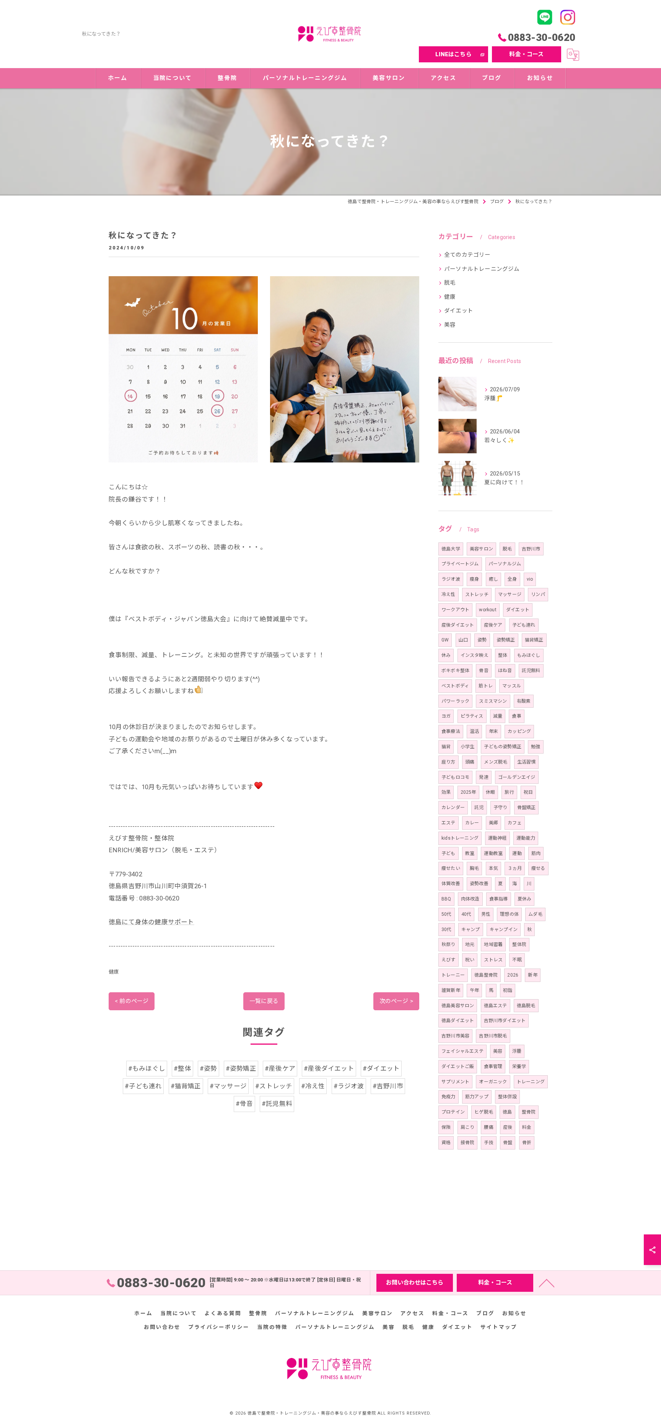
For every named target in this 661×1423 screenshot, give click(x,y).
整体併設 (507, 1096)
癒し (493, 579)
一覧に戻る (263, 1001)
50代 (446, 914)
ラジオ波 (450, 579)
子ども (448, 853)
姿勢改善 (479, 883)
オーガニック (493, 1081)
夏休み (525, 899)
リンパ (538, 594)
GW (445, 640)
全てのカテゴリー (467, 255)
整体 (502, 655)
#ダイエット (381, 1068)
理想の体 (509, 914)
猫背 (446, 746)
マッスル (511, 686)
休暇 (490, 792)
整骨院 (529, 1112)
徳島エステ (495, 1005)
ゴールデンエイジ (517, 777)
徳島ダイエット (457, 1020)
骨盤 (507, 1142)
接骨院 (468, 1142)
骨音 (483, 670)
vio (530, 579)
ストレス (493, 959)
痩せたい (450, 868)
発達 (483, 777)
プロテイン (453, 1112)
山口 (463, 640)
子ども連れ (524, 625)
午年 (474, 990)
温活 (474, 731)
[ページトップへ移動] (546, 1282)
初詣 (507, 990)
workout (487, 609)
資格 (446, 1142)
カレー (472, 822)
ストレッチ (476, 594)
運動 (516, 853)
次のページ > (396, 1001)
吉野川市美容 (455, 1036)
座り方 (448, 762)
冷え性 (448, 594)
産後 (507, 1127)
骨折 (526, 1142)
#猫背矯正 (186, 1086)
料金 (526, 1127)
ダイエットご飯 (457, 1066)
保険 (446, 1127)
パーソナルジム (504, 564)
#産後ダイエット (329, 1068)
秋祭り (448, 944)
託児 (479, 807)
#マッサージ (228, 1086)
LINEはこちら (453, 54)
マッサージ (509, 594)
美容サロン (481, 549)
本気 (493, 868)
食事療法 (450, 731)
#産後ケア (280, 1068)
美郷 (493, 822)
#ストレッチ (273, 1086)
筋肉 (536, 853)
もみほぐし (529, 655)
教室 (469, 853)
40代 (466, 914)
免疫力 (448, 1096)
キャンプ (470, 929)
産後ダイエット (457, 625)
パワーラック (455, 701)
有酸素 (524, 701)
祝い (469, 959)
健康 (114, 972)
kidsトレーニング (460, 838)
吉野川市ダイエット (505, 1020)
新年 (532, 975)
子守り (500, 807)
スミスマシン (493, 701)
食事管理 (493, 1066)
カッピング (519, 731)
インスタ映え (474, 655)
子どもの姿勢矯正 (502, 746)
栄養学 (519, 1066)
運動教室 (493, 853)
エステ (448, 822)
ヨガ (446, 716)
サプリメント (455, 1081)
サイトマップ (498, 1327)
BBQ (446, 899)
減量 (497, 716)
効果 (446, 792)
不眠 (516, 959)
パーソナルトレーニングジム (482, 269)
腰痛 (488, 1127)
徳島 (507, 1112)
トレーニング (531, 1081)
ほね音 (505, 670)
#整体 (182, 1068)
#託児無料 (277, 1103)
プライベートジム (460, 564)
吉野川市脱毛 (493, 1036)
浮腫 (516, 1051)
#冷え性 (313, 1086)
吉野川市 (531, 549)
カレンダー (453, 807)
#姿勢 (208, 1068)
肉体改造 (470, 899)
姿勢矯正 (506, 640)
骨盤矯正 (526, 807)
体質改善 (450, 883)
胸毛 (474, 868)
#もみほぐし (146, 1068)
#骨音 (244, 1103)
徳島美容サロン (457, 1005)
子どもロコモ (455, 777)
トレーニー (453, 975)
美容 (450, 325)
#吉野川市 (388, 1086)
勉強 (535, 746)
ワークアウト (455, 609)
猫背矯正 (534, 640)
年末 (493, 731)
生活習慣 (526, 762)
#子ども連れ (143, 1086)
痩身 (474, 579)
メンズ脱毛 (495, 762)
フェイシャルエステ (462, 1051)
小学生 (468, 746)
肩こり (468, 1127)
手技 (488, 1142)
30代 (446, 929)
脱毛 (450, 283)
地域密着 (493, 944)
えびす (448, 959)
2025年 (468, 792)
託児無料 (531, 670)
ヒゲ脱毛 (483, 1112)
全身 (512, 579)
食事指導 (498, 899)
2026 (512, 975)
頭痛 (469, 762)
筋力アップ (476, 1096)
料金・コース (526, 54)
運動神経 (497, 838)
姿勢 (482, 640)
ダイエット (458, 311)
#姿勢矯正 (241, 1068)
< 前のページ (131, 1001)
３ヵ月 (515, 868)
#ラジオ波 (349, 1086)
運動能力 (525, 838)
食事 (516, 716)
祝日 (528, 792)
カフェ (515, 822)
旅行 (509, 792)
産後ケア (493, 625)
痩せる (538, 868)
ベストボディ (455, 686)
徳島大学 (450, 549)
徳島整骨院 (486, 975)
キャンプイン (504, 929)
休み (446, 655)
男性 (485, 914)
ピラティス (472, 716)
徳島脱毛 (526, 1005)
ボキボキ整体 (455, 670)
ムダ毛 (535, 914)
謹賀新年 (450, 990)
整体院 (519, 944)
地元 (469, 944)
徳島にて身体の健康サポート (151, 922)
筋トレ (486, 686)
